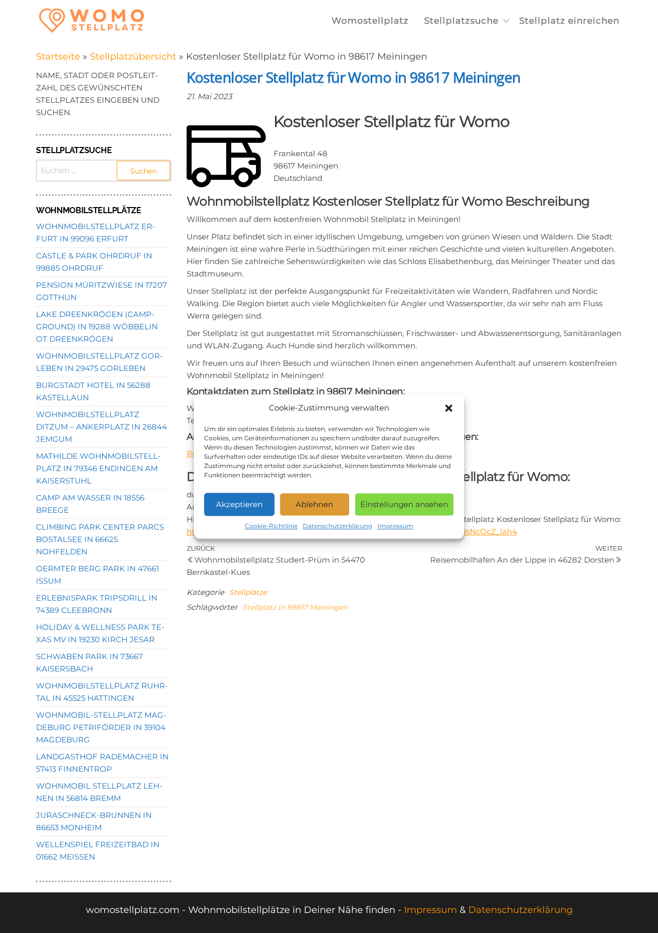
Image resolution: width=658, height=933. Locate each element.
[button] (449, 408)
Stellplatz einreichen (569, 20)
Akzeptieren (239, 504)
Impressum (395, 526)
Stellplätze (248, 592)
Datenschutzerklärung (337, 526)
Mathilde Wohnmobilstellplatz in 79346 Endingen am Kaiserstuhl (98, 468)
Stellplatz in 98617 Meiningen (295, 607)
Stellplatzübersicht (133, 56)
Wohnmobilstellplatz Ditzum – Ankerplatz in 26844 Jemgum (101, 426)
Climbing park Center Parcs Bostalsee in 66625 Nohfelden (100, 539)
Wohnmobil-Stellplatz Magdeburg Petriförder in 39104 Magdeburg (101, 727)
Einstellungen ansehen (404, 504)
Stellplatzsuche (461, 20)
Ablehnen (314, 504)
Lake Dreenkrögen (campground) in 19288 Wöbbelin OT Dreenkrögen (97, 326)
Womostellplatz (370, 20)
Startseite (58, 56)
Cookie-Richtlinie (271, 526)
